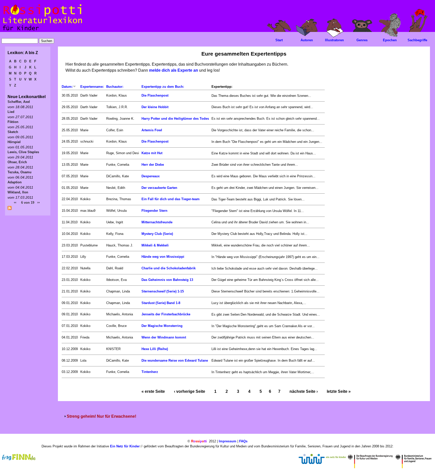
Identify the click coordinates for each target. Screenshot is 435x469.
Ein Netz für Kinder (125, 446)
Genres (362, 40)
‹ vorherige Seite (189, 391)
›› (38, 202)
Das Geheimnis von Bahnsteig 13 (167, 280)
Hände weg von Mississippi (162, 257)
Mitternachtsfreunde (156, 222)
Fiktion (13, 122)
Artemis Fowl (151, 130)
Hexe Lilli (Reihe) (154, 349)
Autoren (307, 40)
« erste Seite (153, 391)
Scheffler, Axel (19, 102)
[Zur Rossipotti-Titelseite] (42, 30)
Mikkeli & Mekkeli (155, 245)
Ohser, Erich (17, 162)
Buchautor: (114, 87)
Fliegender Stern (154, 210)
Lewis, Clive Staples (23, 152)
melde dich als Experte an (173, 70)
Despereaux (150, 176)
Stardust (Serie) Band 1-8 (160, 303)
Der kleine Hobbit (154, 107)
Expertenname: (92, 87)
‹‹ (15, 202)
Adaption (15, 182)
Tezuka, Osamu (19, 172)
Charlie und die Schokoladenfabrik (168, 268)
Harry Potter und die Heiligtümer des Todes (175, 118)
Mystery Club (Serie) (157, 234)
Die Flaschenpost (154, 95)
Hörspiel (14, 142)
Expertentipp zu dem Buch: (162, 87)
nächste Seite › (303, 391)
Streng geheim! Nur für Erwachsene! (101, 416)
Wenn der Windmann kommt (163, 337)
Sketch (13, 132)
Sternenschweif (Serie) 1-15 (162, 291)
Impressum (227, 441)
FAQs (243, 441)
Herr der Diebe (152, 164)
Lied (11, 112)
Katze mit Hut (151, 153)
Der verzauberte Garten (159, 188)
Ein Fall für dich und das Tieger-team (170, 199)
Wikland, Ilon (18, 192)
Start (279, 40)
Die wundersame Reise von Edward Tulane (174, 360)
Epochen (390, 40)
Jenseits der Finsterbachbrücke (165, 314)
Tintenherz (149, 372)
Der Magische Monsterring (162, 326)
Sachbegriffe (417, 40)
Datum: (67, 87)
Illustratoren (334, 40)
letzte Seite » (339, 391)
